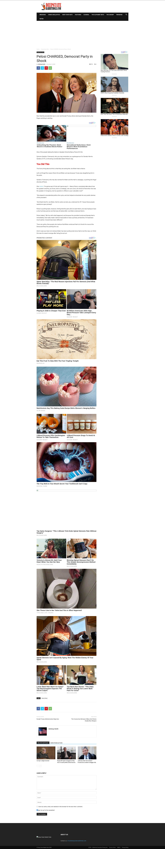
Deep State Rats (67, 14)
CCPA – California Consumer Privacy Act (98, 847)
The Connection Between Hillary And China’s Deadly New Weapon (83, 720)
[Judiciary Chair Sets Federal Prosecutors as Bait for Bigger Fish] (87, 752)
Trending (119, 14)
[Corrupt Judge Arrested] (46, 752)
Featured (78, 14)
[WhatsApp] (50, 68)
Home (38, 49)
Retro (41, 19)
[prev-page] (38, 766)
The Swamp (110, 14)
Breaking (43, 14)
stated (41, 186)
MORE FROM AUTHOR (56, 743)
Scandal (86, 14)
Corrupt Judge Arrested (43, 760)
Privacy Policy (125, 847)
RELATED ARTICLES (43, 743)
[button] (126, 15)
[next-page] (40, 766)
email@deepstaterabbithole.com (76, 841)
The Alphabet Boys (98, 14)
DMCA (118, 847)
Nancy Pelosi (44, 698)
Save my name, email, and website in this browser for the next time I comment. (60, 806)
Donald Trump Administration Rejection (48, 719)
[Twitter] (42, 68)
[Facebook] (38, 68)
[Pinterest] (46, 68)
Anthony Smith (41, 64)
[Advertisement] (82, 34)
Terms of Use (112, 847)
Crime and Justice (54, 14)
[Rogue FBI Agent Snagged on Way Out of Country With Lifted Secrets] (66, 752)
